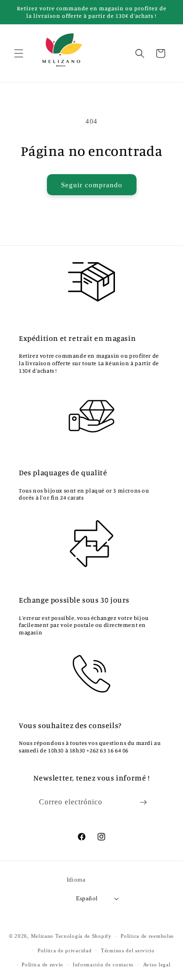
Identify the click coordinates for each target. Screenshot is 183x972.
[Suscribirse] (143, 802)
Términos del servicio (128, 950)
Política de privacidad (65, 950)
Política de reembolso (147, 936)
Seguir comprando (91, 185)
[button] (18, 53)
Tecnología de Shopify (83, 936)
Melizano (42, 936)
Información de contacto (103, 964)
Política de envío (42, 964)
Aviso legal (157, 964)
